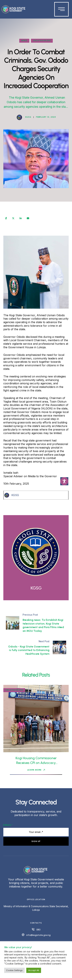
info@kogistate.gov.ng (38, 935)
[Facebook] (6, 218)
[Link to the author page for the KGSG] (19, 117)
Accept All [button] (33, 970)
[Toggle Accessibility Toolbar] (64, 481)
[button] (36, 769)
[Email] (28, 218)
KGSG (15, 495)
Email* (8, 825)
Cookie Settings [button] (14, 970)
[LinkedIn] (21, 218)
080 (38, 929)
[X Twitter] (13, 218)
